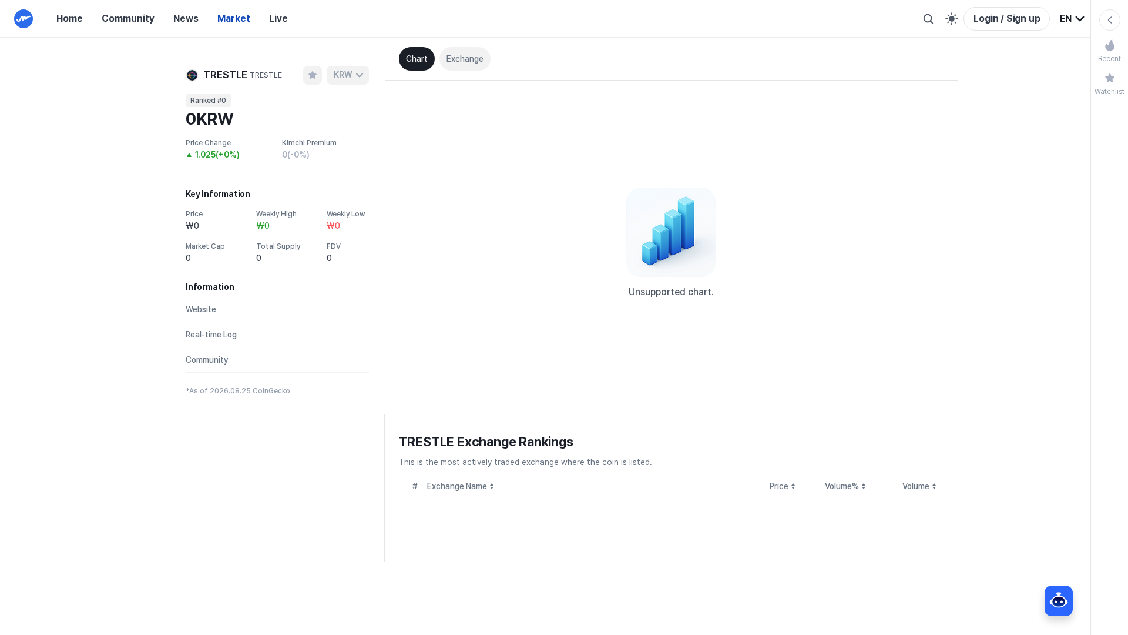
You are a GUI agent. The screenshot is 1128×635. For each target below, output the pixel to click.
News (186, 18)
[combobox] (1073, 19)
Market (233, 18)
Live (278, 18)
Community (128, 18)
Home (69, 18)
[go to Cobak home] (23, 18)
